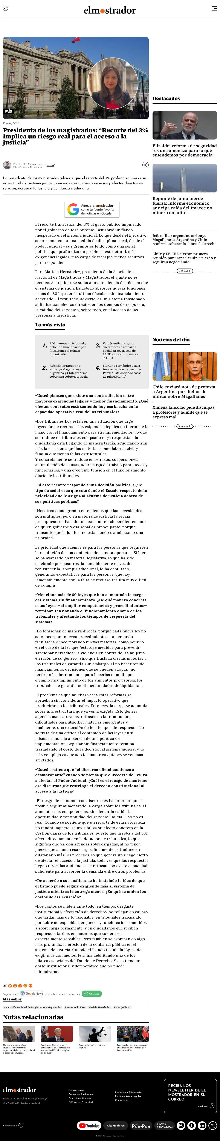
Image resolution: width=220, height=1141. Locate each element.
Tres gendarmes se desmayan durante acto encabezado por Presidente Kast (132, 1048)
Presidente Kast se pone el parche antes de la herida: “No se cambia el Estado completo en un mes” (55, 1049)
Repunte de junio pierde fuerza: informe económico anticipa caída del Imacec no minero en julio (182, 205)
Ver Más (50, 165)
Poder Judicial (122, 1007)
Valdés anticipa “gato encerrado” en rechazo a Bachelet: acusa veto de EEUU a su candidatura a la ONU (121, 350)
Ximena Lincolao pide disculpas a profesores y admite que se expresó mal (183, 412)
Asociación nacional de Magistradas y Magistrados (32, 1007)
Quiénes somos (76, 1090)
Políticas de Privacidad (81, 1101)
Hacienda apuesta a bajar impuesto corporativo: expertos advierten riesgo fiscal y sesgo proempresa (19, 1049)
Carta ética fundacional (81, 1094)
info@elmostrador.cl (30, 1102)
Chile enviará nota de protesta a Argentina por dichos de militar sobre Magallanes (184, 391)
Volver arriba (10, 1125)
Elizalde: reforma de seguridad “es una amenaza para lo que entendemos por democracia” (185, 150)
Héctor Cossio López (31, 163)
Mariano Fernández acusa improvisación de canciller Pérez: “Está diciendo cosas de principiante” (122, 371)
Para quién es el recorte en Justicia (92, 1046)
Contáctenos (121, 1100)
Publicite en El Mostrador (128, 1092)
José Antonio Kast (75, 1007)
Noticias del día (171, 339)
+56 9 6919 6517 (11, 1102)
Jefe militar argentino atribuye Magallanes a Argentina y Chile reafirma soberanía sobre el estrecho (69, 371)
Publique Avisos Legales (128, 1096)
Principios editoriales (80, 1098)
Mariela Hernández (99, 1007)
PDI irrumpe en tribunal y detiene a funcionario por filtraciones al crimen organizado (68, 348)
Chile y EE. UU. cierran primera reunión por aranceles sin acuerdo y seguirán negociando (184, 257)
